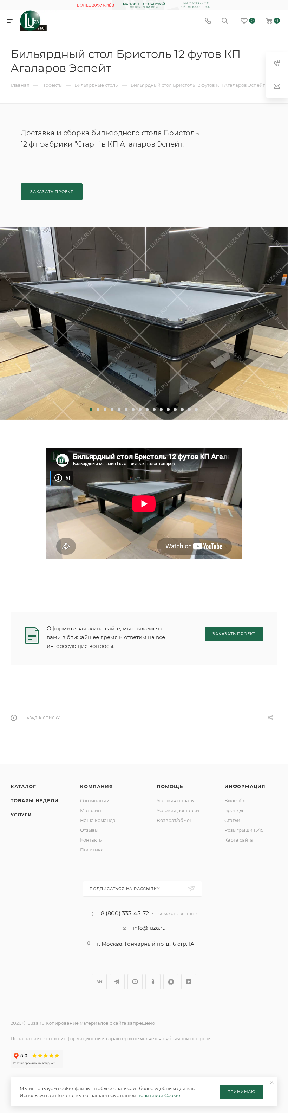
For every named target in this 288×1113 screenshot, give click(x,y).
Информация (245, 786)
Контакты (91, 840)
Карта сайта (238, 840)
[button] (90, 409)
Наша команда (98, 820)
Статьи (232, 820)
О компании (95, 800)
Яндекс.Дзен (188, 981)
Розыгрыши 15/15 (243, 830)
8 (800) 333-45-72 (125, 913)
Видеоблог (237, 800)
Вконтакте (99, 981)
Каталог (23, 786)
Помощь (170, 786)
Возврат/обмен (175, 820)
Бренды (233, 810)
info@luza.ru (149, 928)
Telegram (117, 981)
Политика (92, 850)
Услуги (21, 814)
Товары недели (34, 800)
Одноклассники (153, 981)
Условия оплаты (176, 800)
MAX (170, 981)
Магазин (90, 810)
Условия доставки (178, 810)
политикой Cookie (158, 1095)
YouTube (135, 981)
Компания (96, 786)
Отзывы (89, 830)
